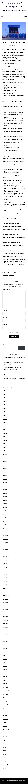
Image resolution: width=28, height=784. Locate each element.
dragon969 (6, 588)
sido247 (5, 722)
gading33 (5, 701)
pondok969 (6, 687)
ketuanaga (5, 627)
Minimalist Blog (12, 781)
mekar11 (5, 390)
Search (5, 344)
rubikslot (5, 655)
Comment (6, 289)
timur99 (5, 567)
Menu (25, 16)
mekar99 (5, 666)
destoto (5, 697)
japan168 (5, 535)
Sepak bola (22, 49)
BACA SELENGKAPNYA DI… (9, 272)
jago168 (5, 510)
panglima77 (6, 556)
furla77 (5, 733)
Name (4, 310)
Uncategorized (10, 275)
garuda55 (5, 747)
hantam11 (5, 712)
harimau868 (6, 729)
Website (5, 324)
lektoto (5, 641)
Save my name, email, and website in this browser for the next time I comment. (14, 331)
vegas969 (5, 599)
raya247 (5, 662)
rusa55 (4, 772)
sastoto (5, 726)
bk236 (4, 740)
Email (4, 317)
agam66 (5, 454)
